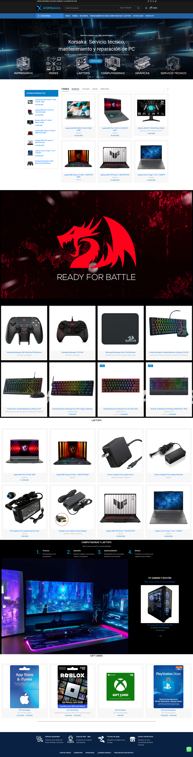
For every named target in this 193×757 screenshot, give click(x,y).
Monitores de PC (145, 131)
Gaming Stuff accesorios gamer (116, 355)
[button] (2, 48)
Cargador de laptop (123, 477)
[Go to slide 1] (158, 635)
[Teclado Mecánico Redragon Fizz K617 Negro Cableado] (72, 385)
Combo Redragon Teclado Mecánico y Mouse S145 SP (168, 352)
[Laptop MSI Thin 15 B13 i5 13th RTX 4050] (30, 112)
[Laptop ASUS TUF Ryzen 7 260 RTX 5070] (30, 143)
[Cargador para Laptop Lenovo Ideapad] (72, 507)
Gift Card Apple (24, 710)
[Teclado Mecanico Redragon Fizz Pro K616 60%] (120, 385)
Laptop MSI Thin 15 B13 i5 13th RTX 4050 (44, 111)
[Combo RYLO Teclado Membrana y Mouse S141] (24, 385)
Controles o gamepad (24, 355)
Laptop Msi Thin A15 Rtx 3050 (24, 475)
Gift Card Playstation (168, 710)
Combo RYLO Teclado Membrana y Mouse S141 (24, 409)
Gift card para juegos (24, 713)
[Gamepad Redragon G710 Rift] (72, 328)
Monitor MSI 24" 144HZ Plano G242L (43, 121)
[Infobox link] (50, 553)
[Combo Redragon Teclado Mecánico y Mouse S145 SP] (168, 328)
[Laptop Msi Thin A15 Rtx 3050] (24, 451)
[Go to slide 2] (160, 635)
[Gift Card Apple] (24, 686)
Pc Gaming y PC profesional (160, 627)
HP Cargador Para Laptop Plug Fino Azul (24, 531)
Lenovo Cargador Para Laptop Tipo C (120, 475)
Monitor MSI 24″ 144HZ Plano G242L (151, 128)
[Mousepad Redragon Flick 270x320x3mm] (120, 328)
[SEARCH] (138, 8)
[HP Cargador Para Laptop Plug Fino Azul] (24, 507)
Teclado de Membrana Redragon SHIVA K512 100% (168, 409)
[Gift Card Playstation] (168, 686)
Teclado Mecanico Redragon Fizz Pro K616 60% (120, 409)
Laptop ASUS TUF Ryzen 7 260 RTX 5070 (44, 141)
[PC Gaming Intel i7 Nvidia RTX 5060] (160, 604)
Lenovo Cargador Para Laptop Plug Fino (168, 475)
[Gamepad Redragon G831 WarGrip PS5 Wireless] (30, 163)
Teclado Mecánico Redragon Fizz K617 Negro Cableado (72, 409)
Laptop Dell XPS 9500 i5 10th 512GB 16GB (45, 101)
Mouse (185, 355)
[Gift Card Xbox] (120, 686)
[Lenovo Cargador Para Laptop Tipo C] (120, 451)
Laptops (78, 133)
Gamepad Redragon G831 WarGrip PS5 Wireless (44, 162)
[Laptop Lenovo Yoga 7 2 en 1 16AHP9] (30, 153)
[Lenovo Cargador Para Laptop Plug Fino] (168, 451)
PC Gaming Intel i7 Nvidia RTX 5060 (159, 625)
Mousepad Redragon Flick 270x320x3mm (121, 352)
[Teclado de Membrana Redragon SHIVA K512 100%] (168, 385)
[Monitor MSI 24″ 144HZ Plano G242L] (151, 110)
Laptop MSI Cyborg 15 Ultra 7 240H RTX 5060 (45, 132)
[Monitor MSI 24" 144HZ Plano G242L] (30, 123)
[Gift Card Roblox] (72, 686)
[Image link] (96, 245)
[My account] (146, 8)
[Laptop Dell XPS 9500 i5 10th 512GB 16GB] (30, 102)
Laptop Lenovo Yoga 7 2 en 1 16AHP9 (45, 152)
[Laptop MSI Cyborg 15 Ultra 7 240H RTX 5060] (30, 133)
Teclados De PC (177, 355)
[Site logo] (48, 8)
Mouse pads (132, 355)
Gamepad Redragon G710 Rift (72, 352)
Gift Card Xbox (120, 710)
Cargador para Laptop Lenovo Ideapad (72, 531)
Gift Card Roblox (73, 710)
